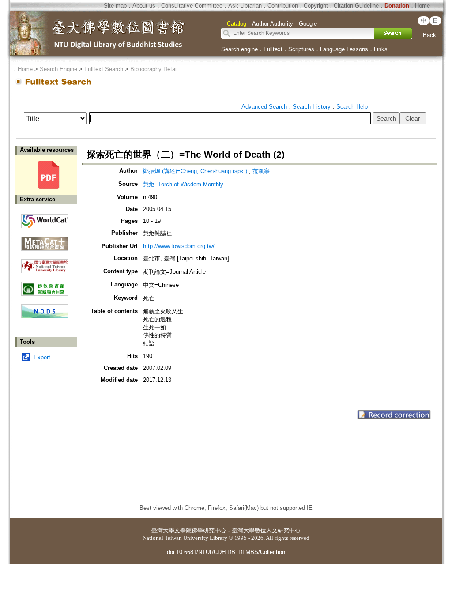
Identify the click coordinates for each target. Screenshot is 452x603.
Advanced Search (264, 106)
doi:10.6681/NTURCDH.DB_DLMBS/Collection (226, 552)
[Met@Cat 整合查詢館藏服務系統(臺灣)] (44, 240)
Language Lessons (344, 49)
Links (381, 49)
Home (422, 5)
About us (143, 5)
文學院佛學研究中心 (200, 530)
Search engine (239, 49)
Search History (312, 106)
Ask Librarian (245, 5)
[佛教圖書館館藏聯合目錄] (44, 285)
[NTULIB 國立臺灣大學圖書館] (44, 263)
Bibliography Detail (154, 69)
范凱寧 (261, 171)
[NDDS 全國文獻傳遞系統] (44, 316)
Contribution (282, 5)
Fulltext (273, 49)
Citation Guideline (356, 5)
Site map (115, 5)
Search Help (352, 106)
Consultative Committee (191, 5)
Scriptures (301, 49)
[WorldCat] (44, 219)
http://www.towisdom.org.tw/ (179, 246)
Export (42, 357)
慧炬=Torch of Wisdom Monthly (183, 184)
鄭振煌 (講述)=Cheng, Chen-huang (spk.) (195, 171)
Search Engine (58, 69)
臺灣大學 (162, 530)
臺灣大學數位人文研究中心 (266, 530)
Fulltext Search (103, 69)
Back (429, 35)
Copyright (316, 5)
